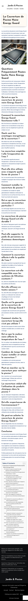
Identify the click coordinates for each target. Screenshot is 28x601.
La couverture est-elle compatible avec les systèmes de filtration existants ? (14, 504)
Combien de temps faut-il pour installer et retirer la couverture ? (14, 520)
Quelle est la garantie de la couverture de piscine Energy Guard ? (15, 510)
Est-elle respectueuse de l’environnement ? (12, 531)
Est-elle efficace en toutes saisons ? (15, 506)
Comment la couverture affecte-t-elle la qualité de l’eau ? (15, 499)
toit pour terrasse (14, 598)
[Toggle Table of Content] (23, 463)
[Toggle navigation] (2, 6)
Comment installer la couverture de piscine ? (15, 485)
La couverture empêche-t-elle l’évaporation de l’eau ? (13, 479)
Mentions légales (19, 590)
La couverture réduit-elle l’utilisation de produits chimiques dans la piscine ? (15, 527)
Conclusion (9, 536)
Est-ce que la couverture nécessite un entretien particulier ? (14, 488)
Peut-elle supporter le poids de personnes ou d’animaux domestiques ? (15, 496)
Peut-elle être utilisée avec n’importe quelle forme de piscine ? (15, 482)
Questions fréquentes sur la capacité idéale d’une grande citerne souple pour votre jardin (12, 570)
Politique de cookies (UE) (12, 594)
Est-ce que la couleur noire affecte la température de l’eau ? (15, 517)
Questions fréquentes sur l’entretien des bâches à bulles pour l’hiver (13, 563)
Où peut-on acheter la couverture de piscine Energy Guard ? (15, 534)
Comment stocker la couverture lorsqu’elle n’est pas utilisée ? (14, 514)
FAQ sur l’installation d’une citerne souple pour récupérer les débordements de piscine (13, 557)
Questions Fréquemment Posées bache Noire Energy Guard (14, 466)
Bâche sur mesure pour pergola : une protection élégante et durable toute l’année (12, 550)
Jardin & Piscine (15, 6)
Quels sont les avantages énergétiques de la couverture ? (14, 476)
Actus (21, 594)
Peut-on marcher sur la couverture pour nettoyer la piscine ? (15, 523)
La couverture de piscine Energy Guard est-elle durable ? (14, 492)
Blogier (22, 585)
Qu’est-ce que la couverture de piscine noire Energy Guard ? (13, 470)
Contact (11, 590)
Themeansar (13, 587)
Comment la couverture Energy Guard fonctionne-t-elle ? (15, 473)
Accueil (6, 590)
